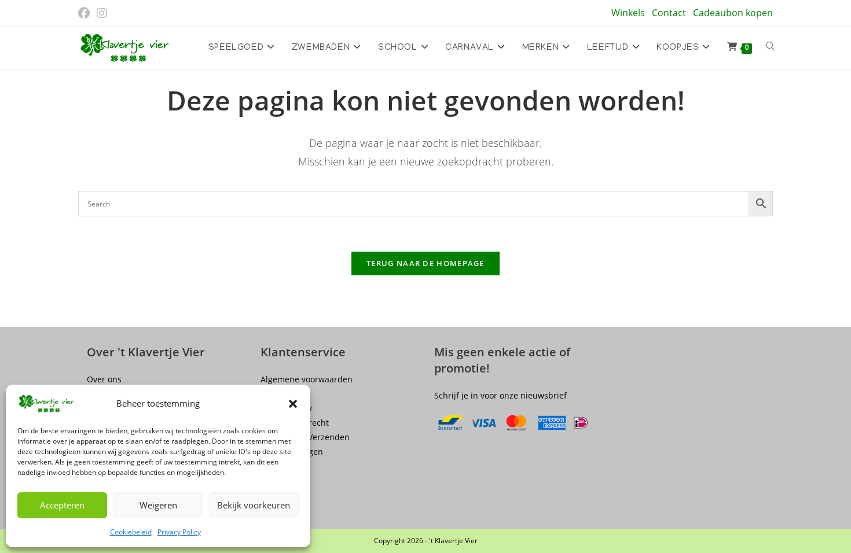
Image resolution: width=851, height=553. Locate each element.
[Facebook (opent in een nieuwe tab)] (85, 13)
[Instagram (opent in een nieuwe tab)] (102, 13)
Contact (669, 12)
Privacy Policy (179, 532)
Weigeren (158, 505)
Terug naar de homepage (425, 263)
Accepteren (62, 505)
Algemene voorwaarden (307, 379)
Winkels (628, 12)
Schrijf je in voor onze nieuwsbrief (500, 395)
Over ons (104, 379)
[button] (293, 404)
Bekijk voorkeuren (253, 505)
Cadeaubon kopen (733, 12)
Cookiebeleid (131, 532)
